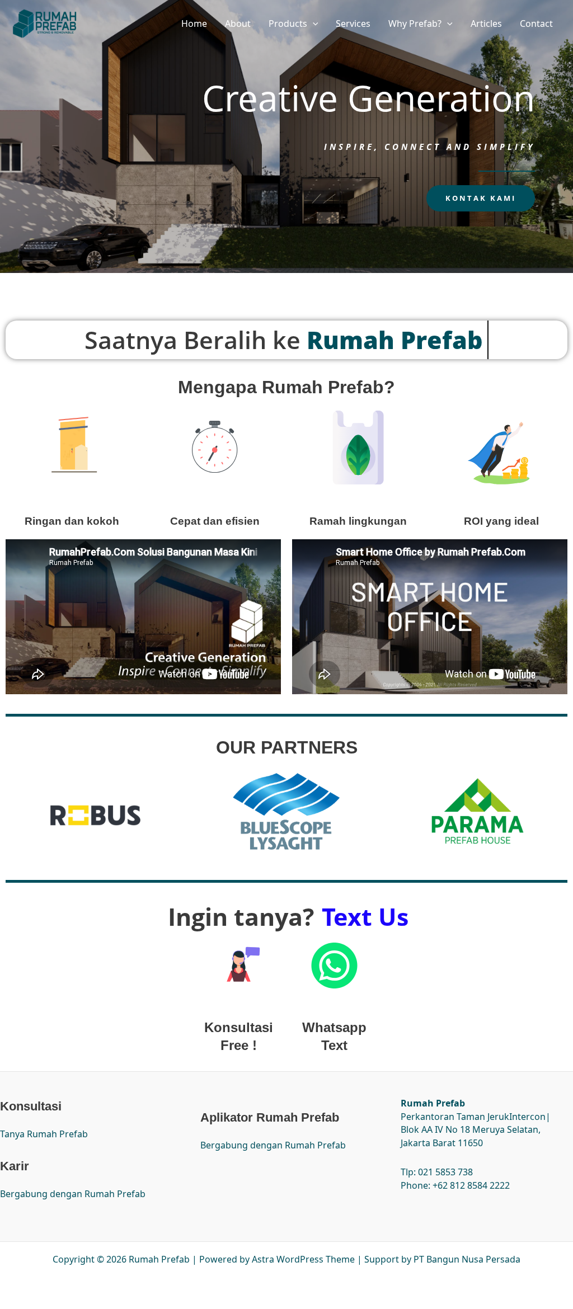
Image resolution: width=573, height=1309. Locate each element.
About (238, 23)
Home (194, 23)
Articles (486, 23)
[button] (312, 23)
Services (353, 23)
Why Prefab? (415, 23)
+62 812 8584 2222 (471, 1185)
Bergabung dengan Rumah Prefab (72, 1194)
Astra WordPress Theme (303, 1259)
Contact (536, 23)
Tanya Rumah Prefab (44, 1134)
